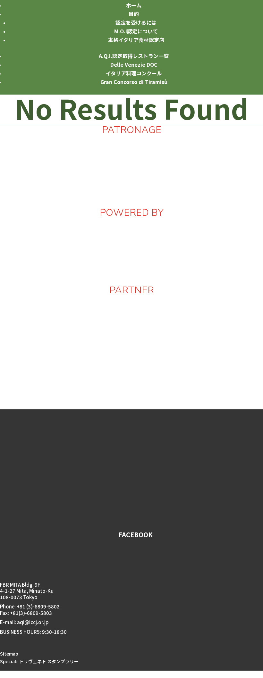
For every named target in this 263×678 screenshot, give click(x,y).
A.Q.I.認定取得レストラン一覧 (134, 56)
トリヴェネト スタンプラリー (49, 661)
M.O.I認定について (136, 31)
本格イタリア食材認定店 (136, 40)
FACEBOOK (135, 534)
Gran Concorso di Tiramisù (133, 82)
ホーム (133, 5)
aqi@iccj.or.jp (33, 622)
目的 (134, 14)
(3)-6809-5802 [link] (43, 606)
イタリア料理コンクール (134, 73)
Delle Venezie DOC (133, 64)
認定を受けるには (136, 22)
